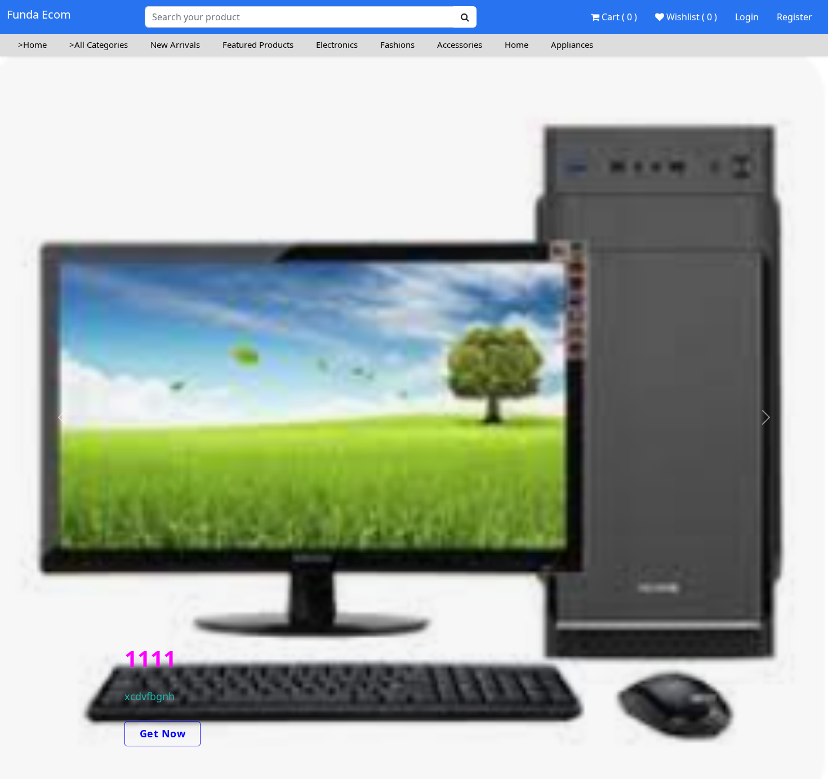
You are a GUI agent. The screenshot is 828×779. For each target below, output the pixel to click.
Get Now (163, 733)
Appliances (572, 44)
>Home (32, 44)
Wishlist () (690, 17)
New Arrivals (175, 44)
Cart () (618, 17)
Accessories (459, 44)
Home (516, 44)
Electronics (337, 44)
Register (794, 17)
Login (747, 17)
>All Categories (98, 44)
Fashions (397, 44)
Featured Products (257, 44)
